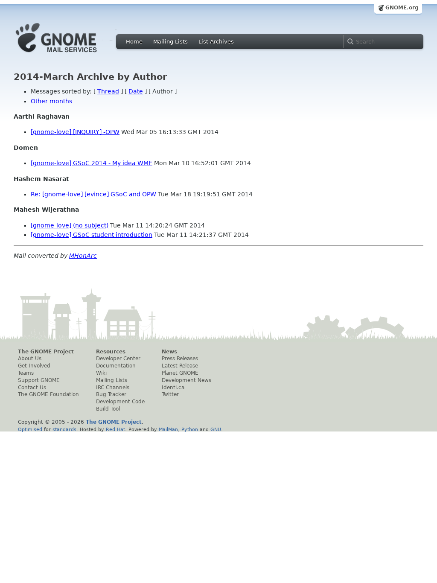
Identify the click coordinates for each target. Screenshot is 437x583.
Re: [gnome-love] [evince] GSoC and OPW (93, 194)
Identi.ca (173, 388)
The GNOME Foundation (48, 394)
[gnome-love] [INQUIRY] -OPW (75, 131)
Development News (186, 380)
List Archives (216, 41)
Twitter (170, 394)
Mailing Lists (170, 41)
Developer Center (118, 358)
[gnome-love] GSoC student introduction (91, 234)
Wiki (101, 373)
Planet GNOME (180, 373)
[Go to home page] (69, 54)
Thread (108, 91)
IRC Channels (112, 388)
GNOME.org (402, 8)
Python (189, 429)
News (169, 352)
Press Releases (180, 358)
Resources (110, 352)
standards (64, 429)
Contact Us (32, 388)
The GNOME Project (46, 352)
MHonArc (83, 255)
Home (134, 41)
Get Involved (34, 366)
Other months (51, 101)
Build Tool (108, 409)
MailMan (168, 429)
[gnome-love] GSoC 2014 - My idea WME (91, 163)
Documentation (116, 366)
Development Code (120, 402)
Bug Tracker (111, 394)
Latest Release (180, 366)
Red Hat (115, 429)
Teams (26, 373)
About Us (29, 358)
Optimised (30, 429)
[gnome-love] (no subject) (69, 225)
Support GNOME (39, 380)
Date (135, 91)
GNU (215, 429)
